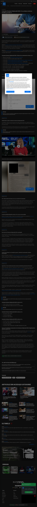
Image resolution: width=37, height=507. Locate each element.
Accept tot (27, 91)
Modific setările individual (10, 91)
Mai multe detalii (11, 81)
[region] (18, 83)
